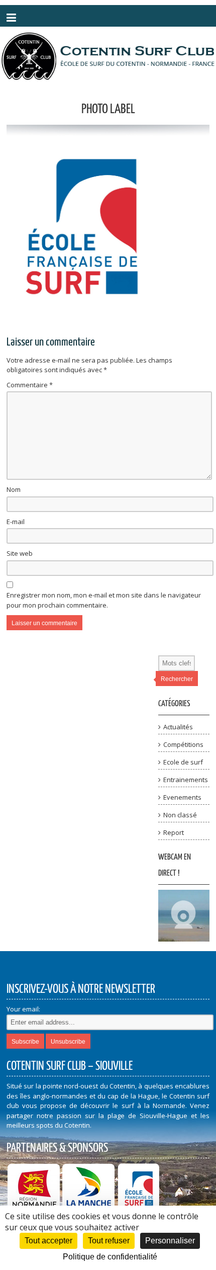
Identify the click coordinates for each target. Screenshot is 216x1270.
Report (173, 832)
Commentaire (30, 384)
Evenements (182, 797)
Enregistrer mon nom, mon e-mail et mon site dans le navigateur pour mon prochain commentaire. (104, 600)
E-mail (16, 521)
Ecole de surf (183, 762)
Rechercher (177, 679)
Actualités (178, 726)
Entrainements (185, 779)
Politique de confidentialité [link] (110, 1256)
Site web (20, 553)
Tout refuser (109, 1240)
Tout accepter (48, 1240)
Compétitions (183, 744)
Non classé (180, 814)
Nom (14, 489)
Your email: (23, 1008)
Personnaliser (170, 1240)
